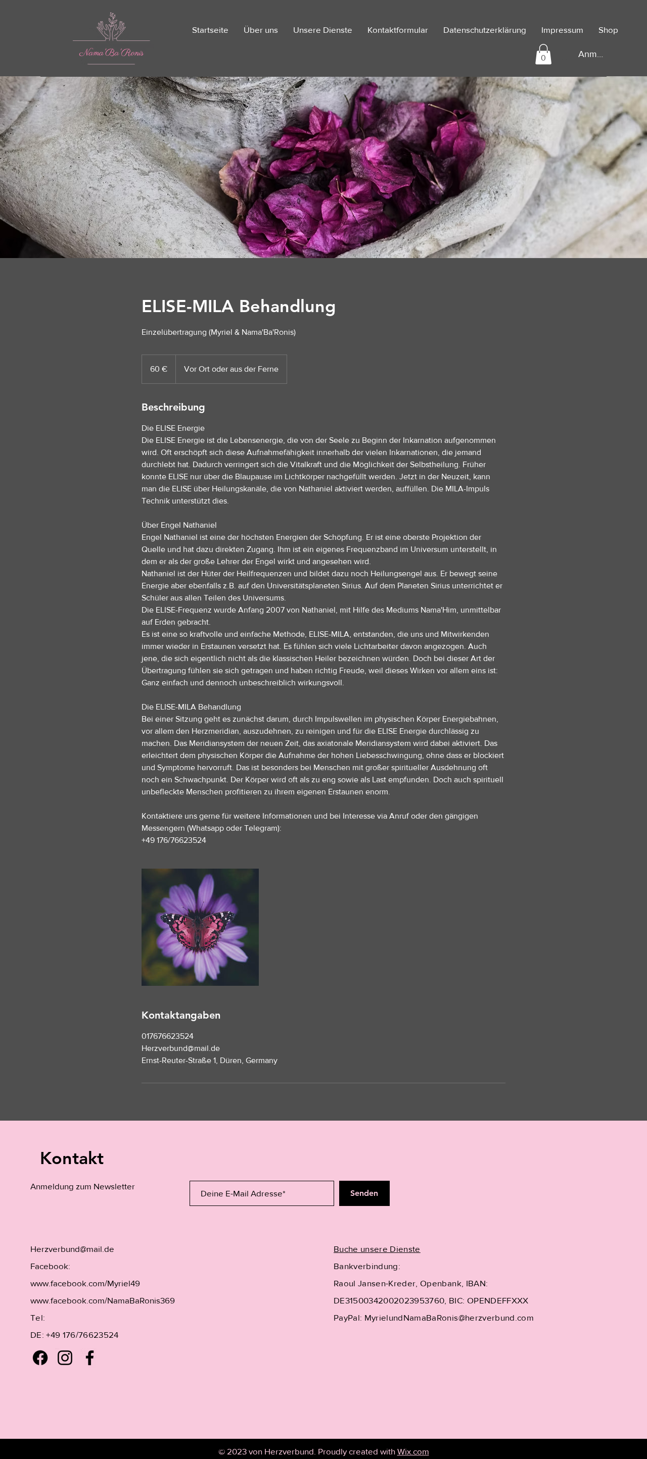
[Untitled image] (200, 927)
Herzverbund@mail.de (72, 1248)
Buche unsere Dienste (377, 1248)
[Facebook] (40, 1358)
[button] (543, 54)
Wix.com (413, 1451)
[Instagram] (65, 1358)
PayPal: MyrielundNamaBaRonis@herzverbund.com (434, 1317)
